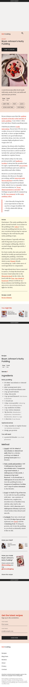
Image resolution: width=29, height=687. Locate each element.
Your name (5, 621)
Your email (5, 628)
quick (22, 104)
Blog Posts (5, 656)
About (3, 663)
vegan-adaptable (8, 107)
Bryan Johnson (7, 298)
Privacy (4, 666)
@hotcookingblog (8, 569)
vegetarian (20, 107)
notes (16, 522)
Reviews (4, 660)
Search (22, 33)
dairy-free (6, 104)
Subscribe (14, 638)
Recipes (4, 653)
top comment (10, 194)
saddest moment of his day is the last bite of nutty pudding (14, 118)
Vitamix (12, 261)
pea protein (23, 166)
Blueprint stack (7, 276)
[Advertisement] (14, 16)
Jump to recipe (9, 49)
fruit (14, 104)
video (16, 227)
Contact (4, 669)
